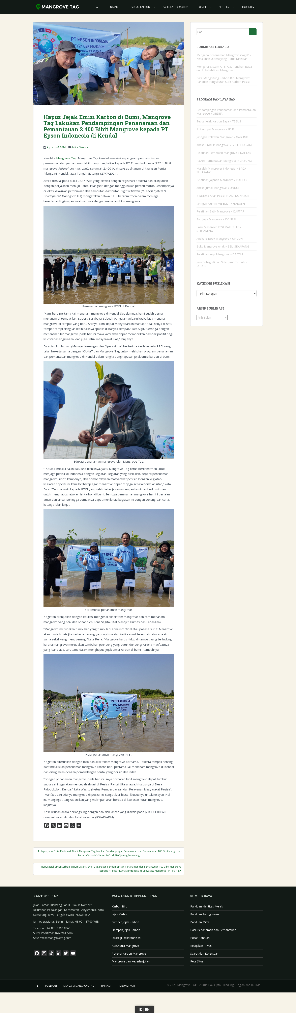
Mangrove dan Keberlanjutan (131, 961)
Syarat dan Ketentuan (204, 953)
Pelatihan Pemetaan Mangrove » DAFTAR (224, 153)
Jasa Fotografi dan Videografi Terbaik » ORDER (222, 264)
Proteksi (224, 7)
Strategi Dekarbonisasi (126, 938)
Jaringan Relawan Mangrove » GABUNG (222, 137)
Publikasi (51, 985)
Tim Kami (106, 985)
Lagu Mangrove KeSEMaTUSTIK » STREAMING (219, 229)
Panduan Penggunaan (204, 914)
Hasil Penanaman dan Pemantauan (213, 930)
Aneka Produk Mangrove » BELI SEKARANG (225, 145)
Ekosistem (248, 7)
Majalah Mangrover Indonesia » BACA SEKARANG (221, 170)
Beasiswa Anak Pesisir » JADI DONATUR (223, 196)
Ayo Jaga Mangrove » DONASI (216, 219)
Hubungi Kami (126, 985)
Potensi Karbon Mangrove (129, 953)
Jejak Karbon (120, 914)
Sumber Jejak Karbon (125, 922)
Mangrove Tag (66, 158)
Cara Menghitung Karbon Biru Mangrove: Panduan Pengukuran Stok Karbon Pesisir (223, 80)
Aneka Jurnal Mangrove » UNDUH (218, 188)
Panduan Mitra (199, 922)
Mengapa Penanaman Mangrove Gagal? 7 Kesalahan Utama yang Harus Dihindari (224, 57)
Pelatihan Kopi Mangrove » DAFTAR (220, 254)
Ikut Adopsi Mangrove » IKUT (216, 129)
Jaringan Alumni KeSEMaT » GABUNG (221, 203)
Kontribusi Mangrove (125, 946)
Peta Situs (196, 961)
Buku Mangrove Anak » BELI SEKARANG (223, 246)
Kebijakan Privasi (201, 946)
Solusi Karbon (140, 7)
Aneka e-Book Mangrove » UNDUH (220, 238)
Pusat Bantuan (200, 938)
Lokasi (202, 7)
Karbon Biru (119, 906)
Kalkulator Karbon (175, 7)
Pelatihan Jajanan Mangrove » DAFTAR (222, 180)
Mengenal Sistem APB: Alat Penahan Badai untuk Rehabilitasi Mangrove (225, 68)
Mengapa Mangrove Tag (78, 985)
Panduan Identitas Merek (206, 906)
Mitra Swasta (80, 147)
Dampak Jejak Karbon (126, 930)
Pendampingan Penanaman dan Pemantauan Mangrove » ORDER (226, 111)
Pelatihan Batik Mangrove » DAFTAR (220, 211)
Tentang (113, 7)
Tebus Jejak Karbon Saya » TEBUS (219, 121)
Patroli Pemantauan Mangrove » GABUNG (224, 161)
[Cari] (253, 31)
